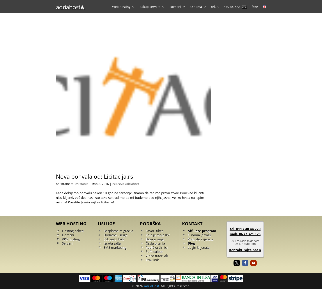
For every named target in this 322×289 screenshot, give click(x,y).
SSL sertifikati (114, 239)
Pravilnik (152, 260)
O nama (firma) (199, 235)
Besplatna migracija (118, 231)
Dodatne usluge (115, 235)
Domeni (68, 235)
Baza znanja (155, 239)
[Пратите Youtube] (253, 263)
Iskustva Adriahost (125, 184)
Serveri (67, 243)
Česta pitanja (155, 243)
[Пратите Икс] (237, 263)
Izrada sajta (112, 243)
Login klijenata (199, 247)
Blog (191, 243)
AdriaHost (151, 286)
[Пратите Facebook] (245, 263)
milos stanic (79, 184)
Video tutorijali (157, 256)
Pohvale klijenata (200, 239)
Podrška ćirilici (157, 247)
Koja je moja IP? (157, 235)
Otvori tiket (154, 231)
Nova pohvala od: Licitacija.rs (94, 176)
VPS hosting (71, 239)
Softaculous (154, 251)
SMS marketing (115, 247)
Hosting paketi (73, 231)
